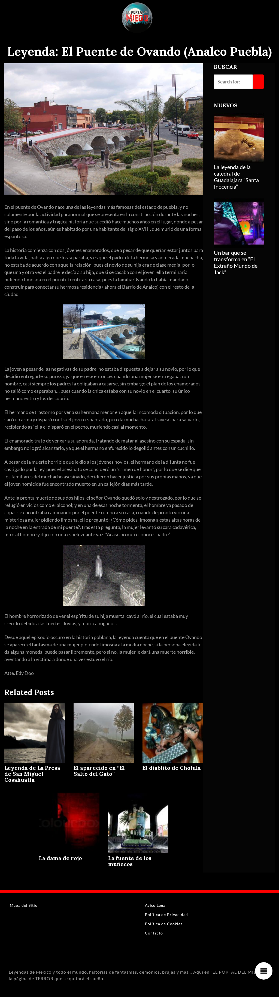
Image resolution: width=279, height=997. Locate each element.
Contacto (154, 933)
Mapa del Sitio (24, 905)
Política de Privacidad (166, 914)
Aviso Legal (156, 905)
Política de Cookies (164, 923)
